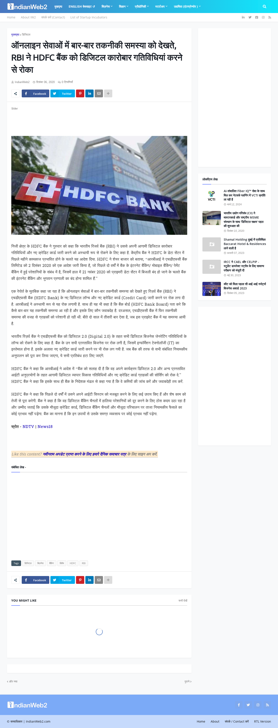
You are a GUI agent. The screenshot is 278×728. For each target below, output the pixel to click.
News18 (45, 427)
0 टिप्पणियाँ (67, 82)
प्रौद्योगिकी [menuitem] (140, 6)
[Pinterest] (80, 93)
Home (11, 17)
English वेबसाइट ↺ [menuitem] (82, 6)
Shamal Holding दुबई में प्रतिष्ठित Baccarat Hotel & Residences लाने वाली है (245, 243)
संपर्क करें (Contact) (53, 17)
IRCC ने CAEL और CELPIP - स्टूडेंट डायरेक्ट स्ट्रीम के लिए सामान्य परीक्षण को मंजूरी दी (244, 266)
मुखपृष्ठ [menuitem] (58, 6)
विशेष (62, 563)
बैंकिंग (51, 563)
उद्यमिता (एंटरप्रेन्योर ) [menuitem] (186, 6)
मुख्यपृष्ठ (15, 34)
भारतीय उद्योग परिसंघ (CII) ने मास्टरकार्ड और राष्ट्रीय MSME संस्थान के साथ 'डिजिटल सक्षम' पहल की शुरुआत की (243, 219)
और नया (13, 681)
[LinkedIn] (89, 93)
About (215, 721)
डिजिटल (26, 34)
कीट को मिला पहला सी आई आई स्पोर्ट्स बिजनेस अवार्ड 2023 (245, 286)
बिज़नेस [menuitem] (106, 6)
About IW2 (28, 17)
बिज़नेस (40, 563)
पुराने (187, 681)
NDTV (28, 427)
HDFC (73, 563)
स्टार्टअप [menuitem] (160, 6)
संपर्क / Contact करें (237, 721)
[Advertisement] (99, 121)
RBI (84, 563)
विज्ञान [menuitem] (122, 6)
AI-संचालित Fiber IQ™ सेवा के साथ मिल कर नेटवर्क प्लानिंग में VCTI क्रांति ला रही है (244, 195)
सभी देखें (183, 600)
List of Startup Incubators (88, 17)
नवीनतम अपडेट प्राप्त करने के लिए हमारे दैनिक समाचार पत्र (85, 454)
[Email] (99, 93)
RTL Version (262, 721)
